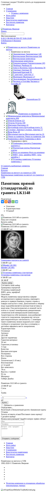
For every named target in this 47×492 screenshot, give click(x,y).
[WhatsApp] (13, 201)
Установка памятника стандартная (15, 275)
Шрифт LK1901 (8, 267)
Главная (9, 9)
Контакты (10, 25)
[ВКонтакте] (2, 201)
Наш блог (10, 18)
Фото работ (11, 15)
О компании (11, 11)
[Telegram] (16, 201)
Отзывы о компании (19, 13)
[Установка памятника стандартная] (16, 272)
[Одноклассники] (6, 201)
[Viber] (9, 201)
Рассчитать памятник (15, 22)
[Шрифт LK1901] (9, 265)
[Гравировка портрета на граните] (12, 258)
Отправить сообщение (10, 439)
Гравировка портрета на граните (15, 260)
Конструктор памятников (17, 20)
